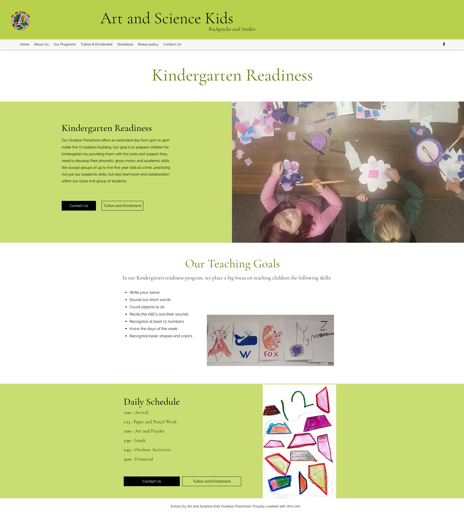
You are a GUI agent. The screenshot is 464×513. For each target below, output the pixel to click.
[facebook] (444, 44)
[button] (41, 44)
